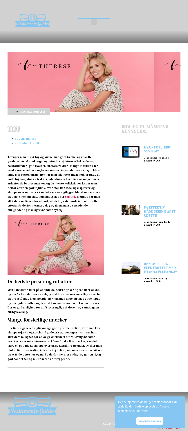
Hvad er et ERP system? (157, 149)
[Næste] (79, 375)
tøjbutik (70, 197)
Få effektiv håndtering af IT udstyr (160, 211)
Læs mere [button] (142, 410)
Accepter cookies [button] (150, 420)
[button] (94, 22)
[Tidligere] (31, 375)
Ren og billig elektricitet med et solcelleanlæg (161, 267)
